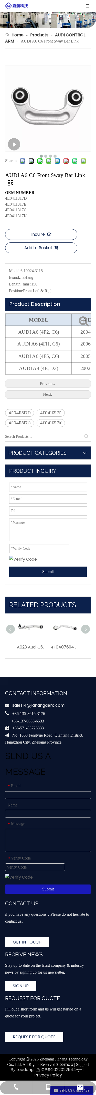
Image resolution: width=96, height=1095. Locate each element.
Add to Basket (38, 248)
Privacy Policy (48, 1075)
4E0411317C (19, 423)
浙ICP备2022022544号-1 (60, 1070)
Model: (14, 270)
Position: (16, 291)
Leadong (25, 1070)
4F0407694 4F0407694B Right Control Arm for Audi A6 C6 (65, 647)
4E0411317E (50, 413)
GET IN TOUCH (27, 942)
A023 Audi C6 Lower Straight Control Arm (31, 647)
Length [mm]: (20, 284)
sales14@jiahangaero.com (38, 705)
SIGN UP (21, 986)
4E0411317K (51, 423)
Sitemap (64, 1064)
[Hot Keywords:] (86, 436)
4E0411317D (19, 413)
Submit (48, 571)
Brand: (14, 277)
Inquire (38, 234)
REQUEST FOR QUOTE (34, 1037)
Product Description (34, 304)
